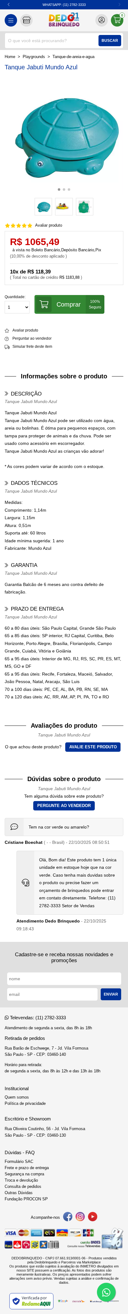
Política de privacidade (25, 1103)
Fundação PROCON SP (26, 1199)
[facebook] (67, 1217)
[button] (119, 4)
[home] (64, 20)
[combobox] (64, 40)
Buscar (110, 40)
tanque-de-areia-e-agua (73, 57)
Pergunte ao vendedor (64, 806)
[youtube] (92, 1217)
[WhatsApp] (106, 1292)
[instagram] (80, 1217)
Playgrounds (34, 57)
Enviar (111, 994)
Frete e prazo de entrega (27, 1168)
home (10, 57)
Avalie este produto (93, 747)
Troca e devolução (21, 1180)
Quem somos (17, 1097)
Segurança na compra (24, 1174)
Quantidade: (15, 297)
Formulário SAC (19, 1161)
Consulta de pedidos (23, 1186)
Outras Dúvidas (19, 1193)
